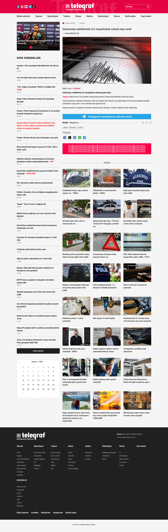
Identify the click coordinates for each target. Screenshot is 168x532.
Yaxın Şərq (72, 462)
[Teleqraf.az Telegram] (30, 6)
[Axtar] (148, 7)
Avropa (70, 465)
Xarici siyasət (21, 465)
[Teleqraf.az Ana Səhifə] (80, 6)
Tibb (52, 462)
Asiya (70, 459)
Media (53, 465)
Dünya (78, 16)
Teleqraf (66, 97)
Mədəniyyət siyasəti (109, 453)
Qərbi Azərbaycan (23, 459)
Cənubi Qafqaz (73, 468)
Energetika (37, 456)
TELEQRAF (76, 89)
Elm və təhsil (55, 456)
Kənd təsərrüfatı (39, 453)
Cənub (19, 503)
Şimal (19, 493)
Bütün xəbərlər (23, 16)
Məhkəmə (88, 453)
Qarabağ (20, 472)
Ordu (18, 453)
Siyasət (38, 16)
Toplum (66, 16)
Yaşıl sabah (146, 16)
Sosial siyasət (56, 453)
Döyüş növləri (124, 459)
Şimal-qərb (20, 490)
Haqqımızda (58, 513)
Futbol (121, 465)
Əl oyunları (123, 462)
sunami (80, 127)
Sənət (104, 459)
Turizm (36, 468)
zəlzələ (65, 127)
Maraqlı (88, 459)
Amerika (71, 456)
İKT (35, 462)
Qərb (18, 499)
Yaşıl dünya (55, 459)
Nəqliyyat (37, 465)
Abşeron (20, 496)
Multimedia (130, 16)
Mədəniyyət (103, 16)
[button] (30, 47)
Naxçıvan (20, 506)
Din (52, 468)
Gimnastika (123, 456)
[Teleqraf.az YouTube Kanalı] (107, 149)
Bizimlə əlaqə (70, 513)
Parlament (20, 462)
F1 (120, 453)
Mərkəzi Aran (21, 487)
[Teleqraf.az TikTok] (33, 6)
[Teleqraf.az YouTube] (26, 6)
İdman (117, 16)
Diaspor (19, 456)
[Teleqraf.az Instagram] (22, 6)
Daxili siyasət (21, 468)
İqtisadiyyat (52, 16)
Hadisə (89, 16)
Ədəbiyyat (105, 456)
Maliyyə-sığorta (39, 459)
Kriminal (88, 456)
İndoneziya (72, 127)
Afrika (70, 453)
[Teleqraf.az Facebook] (18, 6)
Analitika (20, 475)
